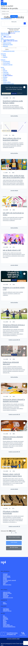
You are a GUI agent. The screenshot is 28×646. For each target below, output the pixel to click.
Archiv (2, 67)
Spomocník (4, 39)
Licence (4, 582)
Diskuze (5, 70)
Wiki (4, 69)
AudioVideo (5, 619)
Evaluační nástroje (7, 64)
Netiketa (5, 578)
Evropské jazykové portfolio (9, 626)
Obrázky (5, 77)
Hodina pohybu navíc (8, 83)
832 (16, 532)
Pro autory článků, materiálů (9, 580)
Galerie (5, 79)
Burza (4, 75)
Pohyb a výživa (6, 82)
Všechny (13, 33)
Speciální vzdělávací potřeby (11, 47)
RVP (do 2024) (7, 37)
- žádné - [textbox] (7, 49)
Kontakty (5, 579)
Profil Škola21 (6, 61)
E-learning (5, 72)
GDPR (4, 583)
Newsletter (5, 581)
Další (2, 38)
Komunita (3, 54)
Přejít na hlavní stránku (14, 537)
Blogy (8, 39)
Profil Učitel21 (6, 63)
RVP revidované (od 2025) (10, 41)
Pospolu (5, 80)
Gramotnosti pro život (8, 51)
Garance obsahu (6, 577)
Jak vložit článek (14, 547)
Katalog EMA (6, 595)
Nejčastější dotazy (7, 584)
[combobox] (14, 49)
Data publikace (9, 75)
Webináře (3, 36)
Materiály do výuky (8, 44)
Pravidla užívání (6, 576)
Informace (5, 573)
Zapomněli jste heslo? (6, 18)
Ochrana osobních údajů (13, 638)
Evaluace (3, 60)
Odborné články (5, 34)
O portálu (5, 575)
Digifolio (12, 39)
